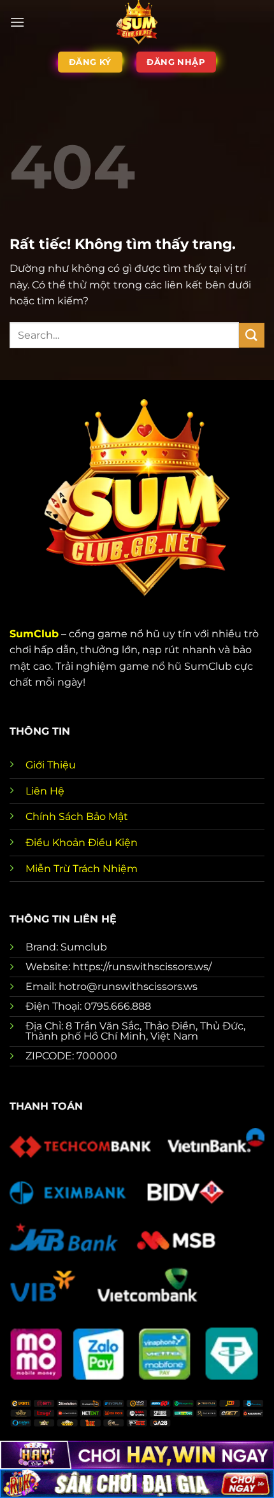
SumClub (34, 634)
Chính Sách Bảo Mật (76, 816)
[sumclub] (137, 22)
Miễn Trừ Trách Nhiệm (81, 869)
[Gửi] (251, 335)
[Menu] (17, 22)
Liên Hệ (44, 791)
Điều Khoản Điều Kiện (81, 843)
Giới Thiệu (50, 765)
